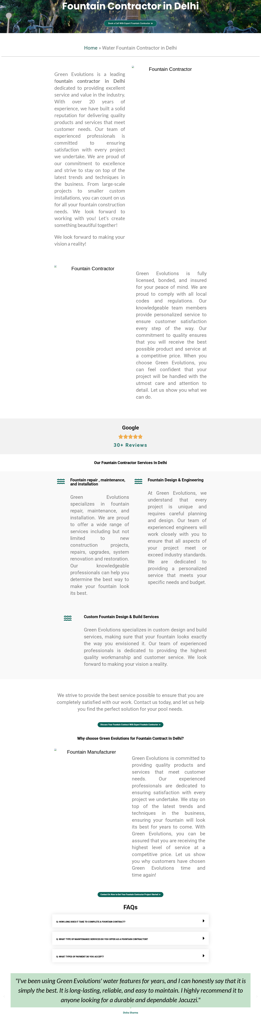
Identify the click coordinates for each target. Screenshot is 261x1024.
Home (90, 48)
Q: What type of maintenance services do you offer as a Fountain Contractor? (102, 939)
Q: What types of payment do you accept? (80, 956)
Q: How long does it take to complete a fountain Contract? (90, 921)
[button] (130, 920)
